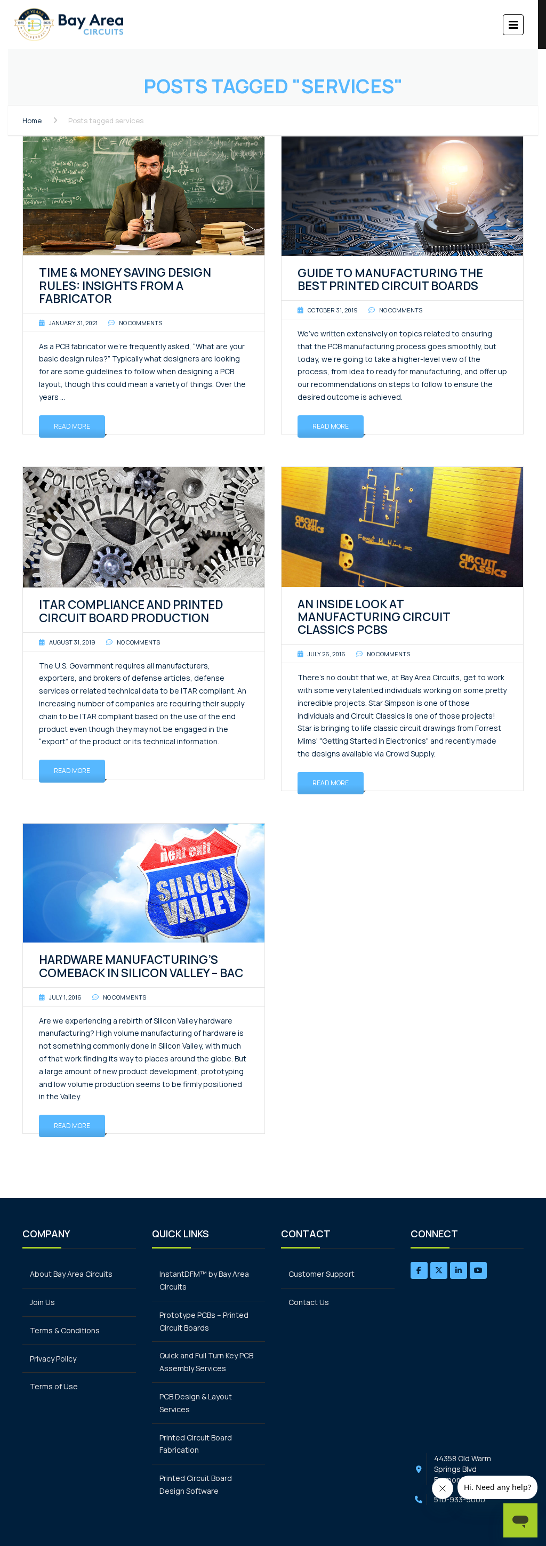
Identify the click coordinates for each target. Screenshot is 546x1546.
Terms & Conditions (65, 1330)
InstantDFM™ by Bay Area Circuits (204, 1280)
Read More (72, 426)
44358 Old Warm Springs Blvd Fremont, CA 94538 (468, 1469)
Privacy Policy (53, 1359)
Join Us (42, 1302)
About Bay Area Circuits (71, 1274)
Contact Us (308, 1302)
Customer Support (321, 1274)
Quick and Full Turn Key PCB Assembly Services (206, 1361)
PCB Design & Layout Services (195, 1402)
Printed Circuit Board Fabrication (195, 1443)
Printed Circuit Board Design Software (195, 1484)
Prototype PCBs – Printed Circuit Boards (203, 1321)
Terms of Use (54, 1386)
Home (32, 120)
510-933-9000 (459, 1499)
